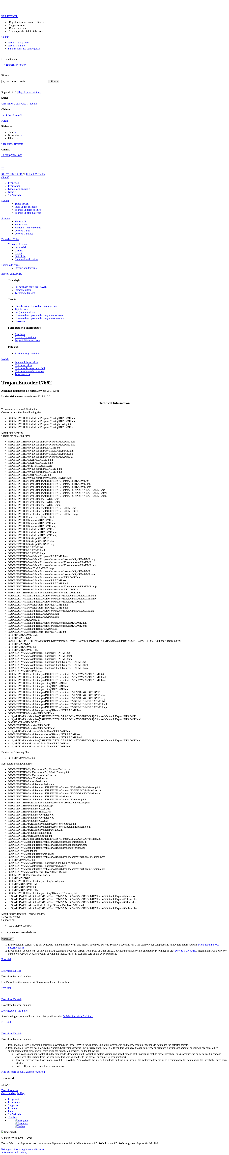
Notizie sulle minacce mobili (30, 368)
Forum (4, 120)
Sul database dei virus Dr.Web (31, 286)
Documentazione (18, 28)
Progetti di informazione (27, 340)
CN (8, 174)
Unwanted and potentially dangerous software (39, 315)
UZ (35, 174)
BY (40, 174)
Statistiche (20, 256)
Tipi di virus (21, 309)
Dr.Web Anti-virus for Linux (78, 1016)
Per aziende (14, 186)
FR (21, 174)
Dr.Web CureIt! (23, 230)
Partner (12, 1111)
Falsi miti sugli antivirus (27, 353)
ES (17, 174)
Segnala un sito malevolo (28, 212)
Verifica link (21, 224)
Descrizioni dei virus (26, 268)
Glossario (20, 321)
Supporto (13, 1105)
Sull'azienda (14, 195)
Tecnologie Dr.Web (25, 293)
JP (27, 174)
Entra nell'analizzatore (26, 259)
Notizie (12, 192)
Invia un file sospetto (26, 206)
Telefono (12, 1117)
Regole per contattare (29, 92)
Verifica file (21, 221)
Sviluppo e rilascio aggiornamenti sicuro (22, 1149)
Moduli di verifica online (28, 227)
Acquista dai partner (18, 42)
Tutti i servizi (21, 203)
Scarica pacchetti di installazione (26, 31)
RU (3, 174)
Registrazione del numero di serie (26, 22)
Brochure (20, 334)
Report (18, 253)
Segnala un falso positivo (28, 209)
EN (12, 174)
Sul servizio (21, 247)
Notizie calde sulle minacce (29, 371)
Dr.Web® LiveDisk (185, 950)
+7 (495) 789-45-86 (11, 115)
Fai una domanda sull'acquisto (24, 48)
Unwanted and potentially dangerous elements (39, 318)
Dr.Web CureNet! (24, 233)
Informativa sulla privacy (14, 1152)
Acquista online (16, 45)
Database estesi (23, 289)
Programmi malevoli (25, 312)
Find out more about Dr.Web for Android (23, 1071)
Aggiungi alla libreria (15, 64)
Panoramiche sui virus (26, 362)
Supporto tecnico (18, 25)
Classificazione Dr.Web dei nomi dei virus (37, 306)
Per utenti (13, 1108)
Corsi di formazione (25, 337)
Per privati (13, 182)
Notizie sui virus (23, 365)
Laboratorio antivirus (19, 189)
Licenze (19, 250)
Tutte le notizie (22, 374)
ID (43, 174)
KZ (31, 174)
